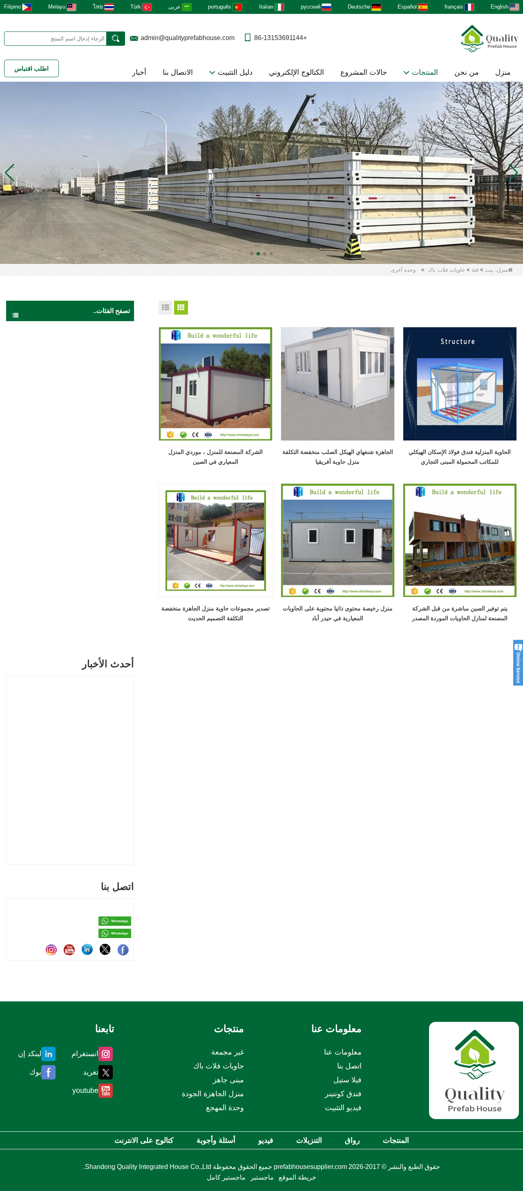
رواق (352, 1140)
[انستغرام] (51, 949)
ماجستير (262, 1177)
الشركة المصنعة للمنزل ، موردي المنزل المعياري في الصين (215, 457)
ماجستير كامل (226, 1177)
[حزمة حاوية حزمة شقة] (261, 172)
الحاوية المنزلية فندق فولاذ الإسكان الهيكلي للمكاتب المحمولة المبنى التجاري (460, 457)
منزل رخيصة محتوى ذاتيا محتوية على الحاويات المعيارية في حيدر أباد (338, 613)
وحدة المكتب (93, 425)
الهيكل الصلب (103, 617)
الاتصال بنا (178, 72)
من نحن (466, 72)
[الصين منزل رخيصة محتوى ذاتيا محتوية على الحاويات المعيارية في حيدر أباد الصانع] (337, 540)
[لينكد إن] (87, 949)
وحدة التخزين (93, 377)
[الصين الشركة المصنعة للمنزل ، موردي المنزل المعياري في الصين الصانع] (215, 383)
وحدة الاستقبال (91, 536)
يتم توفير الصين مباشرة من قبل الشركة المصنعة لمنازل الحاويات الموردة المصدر (459, 613)
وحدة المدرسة (92, 457)
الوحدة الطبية (93, 393)
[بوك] (123, 949)
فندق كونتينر (343, 1094)
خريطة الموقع (297, 1177)
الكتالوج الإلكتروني (296, 72)
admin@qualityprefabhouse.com (188, 37)
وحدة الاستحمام (91, 472)
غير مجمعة (106, 633)
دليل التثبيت (234, 72)
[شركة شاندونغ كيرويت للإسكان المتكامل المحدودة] (474, 1070)
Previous (9, 757)
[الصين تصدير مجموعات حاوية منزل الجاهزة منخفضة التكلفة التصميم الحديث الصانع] (215, 540)
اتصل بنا (349, 1066)
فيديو (265, 1140)
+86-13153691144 (280, 37)
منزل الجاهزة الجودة (95, 329)
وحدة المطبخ (94, 488)
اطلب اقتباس (31, 68)
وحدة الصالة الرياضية (85, 520)
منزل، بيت (496, 270)
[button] (271, 253)
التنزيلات (309, 1140)
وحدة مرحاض (93, 441)
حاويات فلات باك (446, 270)
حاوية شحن (105, 601)
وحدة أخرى (96, 568)
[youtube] (69, 949)
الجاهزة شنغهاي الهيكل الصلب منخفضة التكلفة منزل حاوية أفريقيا (337, 457)
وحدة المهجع (94, 409)
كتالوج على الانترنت (144, 1140)
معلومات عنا (343, 1052)
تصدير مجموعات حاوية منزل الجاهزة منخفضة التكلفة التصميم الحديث (215, 613)
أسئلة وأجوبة (216, 1140)
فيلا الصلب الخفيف (97, 584)
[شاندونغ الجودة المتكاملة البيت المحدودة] (490, 38)
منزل (503, 72)
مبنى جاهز (107, 345)
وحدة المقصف (92, 504)
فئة (475, 270)
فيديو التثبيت (343, 1108)
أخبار (139, 72)
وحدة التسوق (93, 552)
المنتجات (424, 72)
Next (131, 757)
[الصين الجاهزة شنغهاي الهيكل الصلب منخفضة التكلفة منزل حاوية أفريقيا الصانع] (337, 383)
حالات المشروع (363, 72)
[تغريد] (105, 949)
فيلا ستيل (347, 1080)
